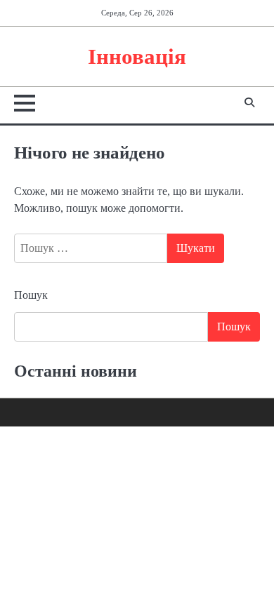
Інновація (137, 56)
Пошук (31, 295)
